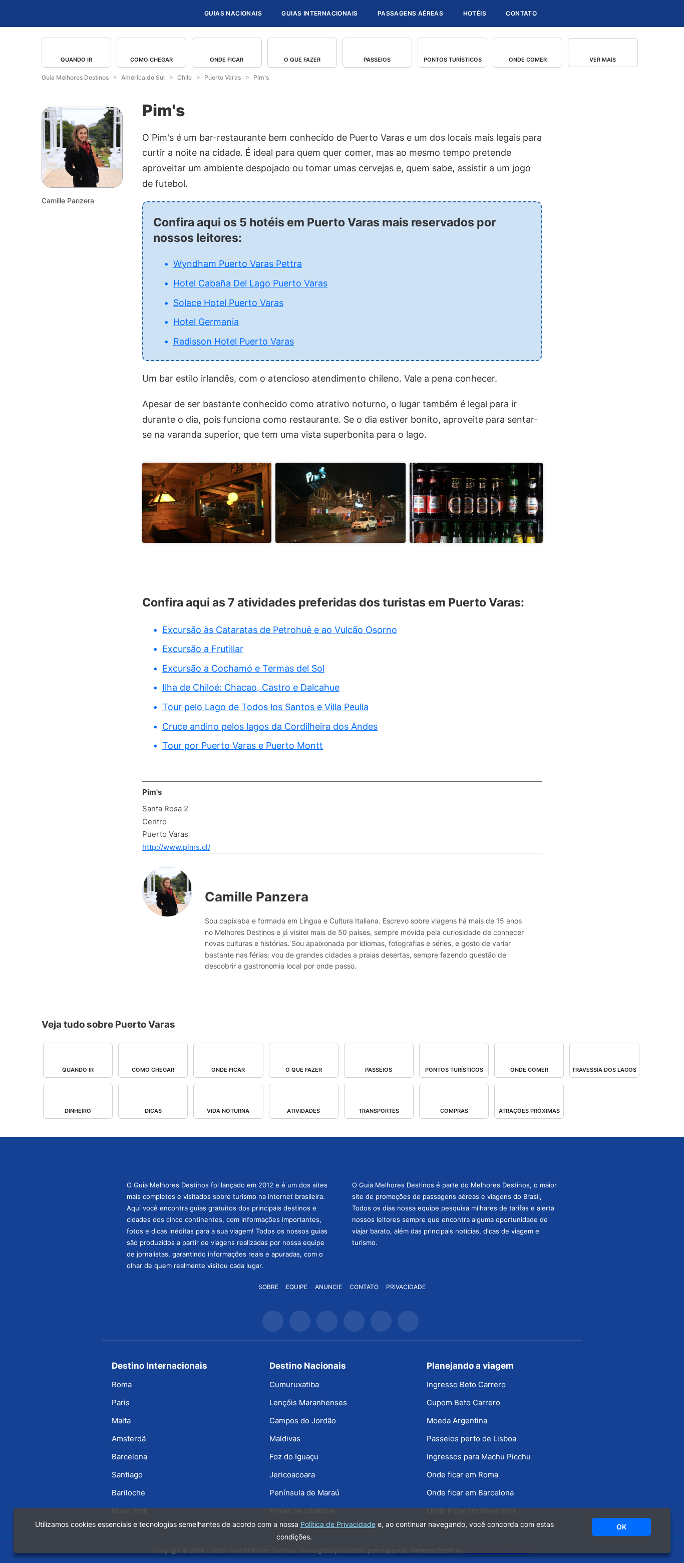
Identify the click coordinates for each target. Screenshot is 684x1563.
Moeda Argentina (457, 1420)
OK (621, 1526)
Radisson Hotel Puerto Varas (233, 341)
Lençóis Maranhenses (308, 1402)
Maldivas (284, 1438)
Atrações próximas (529, 1110)
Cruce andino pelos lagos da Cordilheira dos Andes (270, 726)
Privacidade (406, 1287)
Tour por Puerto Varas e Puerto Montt (242, 745)
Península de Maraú (304, 1492)
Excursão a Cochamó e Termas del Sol (243, 668)
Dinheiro (78, 1110)
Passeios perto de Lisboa (471, 1438)
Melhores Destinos (455, 1157)
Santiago (127, 1474)
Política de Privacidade (338, 1524)
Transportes (379, 1110)
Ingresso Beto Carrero (466, 1384)
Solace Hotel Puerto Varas (228, 302)
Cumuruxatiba (294, 1384)
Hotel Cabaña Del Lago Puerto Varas (250, 283)
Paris (121, 1402)
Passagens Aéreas (410, 13)
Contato (521, 13)
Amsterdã (129, 1438)
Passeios (377, 59)
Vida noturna (228, 1110)
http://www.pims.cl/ (176, 847)
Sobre (268, 1287)
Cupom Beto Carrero (463, 1402)
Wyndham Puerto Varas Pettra (237, 263)
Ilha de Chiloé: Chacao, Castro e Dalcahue (250, 687)
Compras (454, 1110)
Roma (122, 1384)
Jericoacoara (292, 1474)
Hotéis (474, 13)
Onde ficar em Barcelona (470, 1492)
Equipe (296, 1287)
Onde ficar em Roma (462, 1474)
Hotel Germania (206, 322)
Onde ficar (226, 59)
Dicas (153, 1110)
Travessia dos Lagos (604, 1069)
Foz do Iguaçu (293, 1456)
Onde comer (528, 59)
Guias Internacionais (319, 13)
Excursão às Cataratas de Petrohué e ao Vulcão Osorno (279, 629)
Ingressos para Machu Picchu (479, 1456)
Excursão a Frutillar (202, 649)
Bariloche (128, 1492)
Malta (121, 1420)
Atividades (303, 1110)
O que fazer (302, 59)
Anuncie (328, 1287)
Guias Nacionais (233, 13)
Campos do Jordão (302, 1420)
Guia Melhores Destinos (135, 13)
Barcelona (129, 1456)
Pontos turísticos (453, 59)
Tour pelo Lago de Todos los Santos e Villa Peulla (265, 707)
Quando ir (76, 59)
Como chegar (151, 59)
